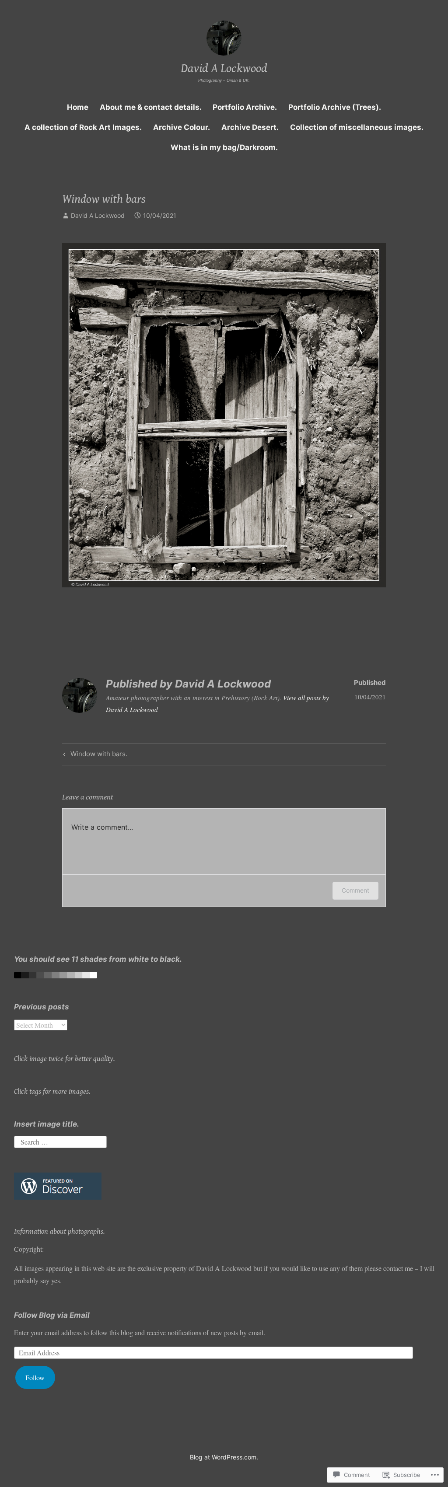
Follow (35, 1377)
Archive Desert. (250, 127)
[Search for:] (60, 1140)
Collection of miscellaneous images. (357, 127)
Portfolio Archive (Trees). (334, 107)
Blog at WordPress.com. (224, 1457)
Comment (355, 890)
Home (77, 107)
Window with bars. (94, 755)
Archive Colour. (181, 127)
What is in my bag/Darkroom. (224, 147)
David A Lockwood (224, 68)
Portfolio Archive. (245, 107)
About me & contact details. (151, 107)
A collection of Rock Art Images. (83, 127)
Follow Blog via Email (52, 1315)
